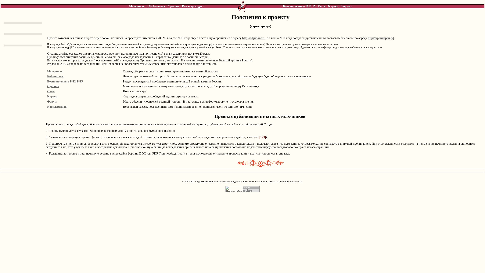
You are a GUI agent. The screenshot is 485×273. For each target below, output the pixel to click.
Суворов (173, 6)
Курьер (333, 6)
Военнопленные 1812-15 (299, 6)
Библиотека (157, 6)
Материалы (137, 6)
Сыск (322, 6)
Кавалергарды (192, 6)
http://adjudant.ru (253, 38)
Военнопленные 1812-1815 (65, 81)
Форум (345, 6)
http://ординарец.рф (381, 38)
